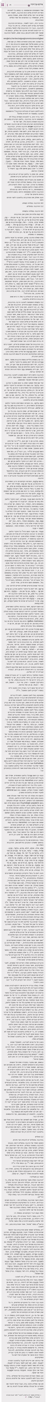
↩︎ (26, 1397)
